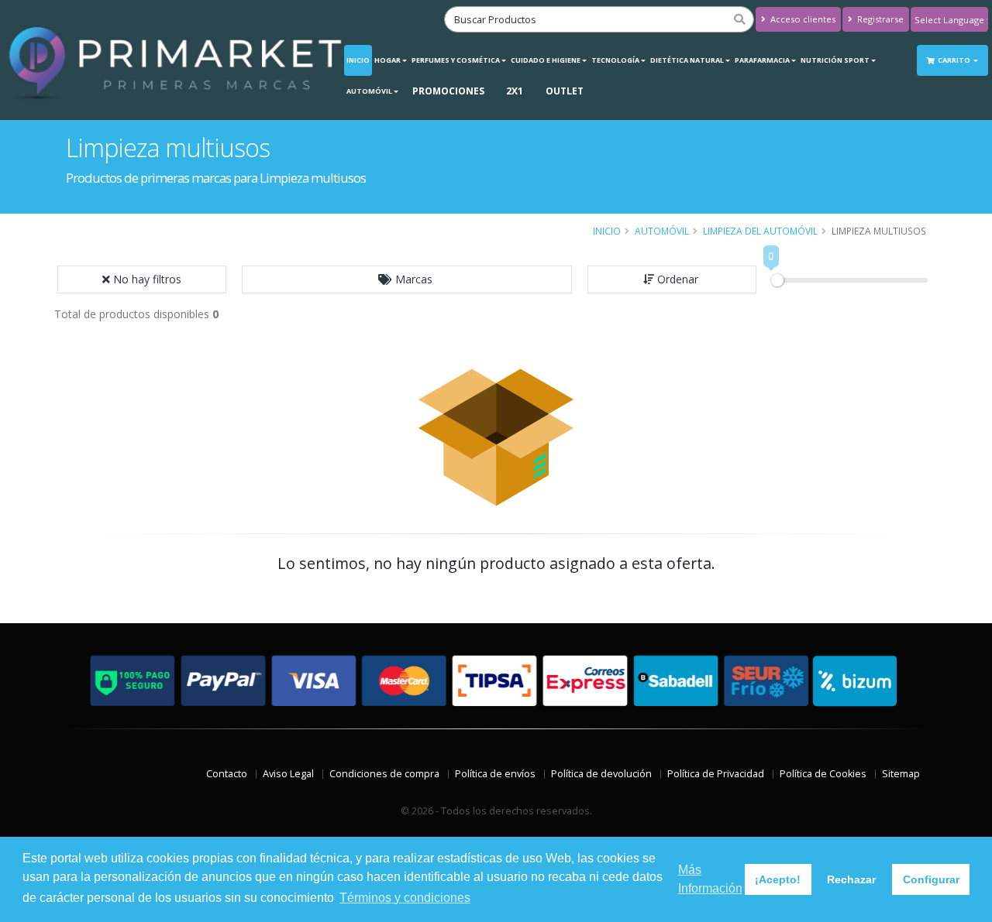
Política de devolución (601, 773)
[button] (407, 279)
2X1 (514, 91)
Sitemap (901, 773)
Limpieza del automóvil (760, 231)
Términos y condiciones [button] (404, 897)
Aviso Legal (288, 773)
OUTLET (565, 91)
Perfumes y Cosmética (456, 60)
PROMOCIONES (448, 91)
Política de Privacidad (715, 773)
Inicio (358, 60)
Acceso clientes (801, 19)
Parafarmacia (762, 60)
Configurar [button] (931, 879)
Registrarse (879, 19)
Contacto (226, 773)
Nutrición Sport (835, 60)
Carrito (955, 60)
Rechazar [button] (851, 879)
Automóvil (369, 91)
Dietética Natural (687, 60)
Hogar (387, 60)
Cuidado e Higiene (545, 60)
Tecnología (615, 60)
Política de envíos (495, 773)
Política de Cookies (823, 773)
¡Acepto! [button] (778, 879)
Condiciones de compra (384, 773)
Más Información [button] (710, 879)
